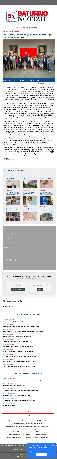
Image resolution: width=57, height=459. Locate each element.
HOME (3, 1)
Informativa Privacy (24, 454)
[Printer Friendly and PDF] (50, 84)
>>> (44, 415)
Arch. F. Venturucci (23, 456)
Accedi (47, 1)
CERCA (31, 1)
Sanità (17, 31)
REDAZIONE (36, 1)
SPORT (19, 1)
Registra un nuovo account (18, 289)
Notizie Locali (8, 31)
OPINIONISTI (25, 1)
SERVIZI (41, 1)
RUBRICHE (14, 1)
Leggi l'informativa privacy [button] (36, 451)
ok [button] (41, 454)
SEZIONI (7, 1)
